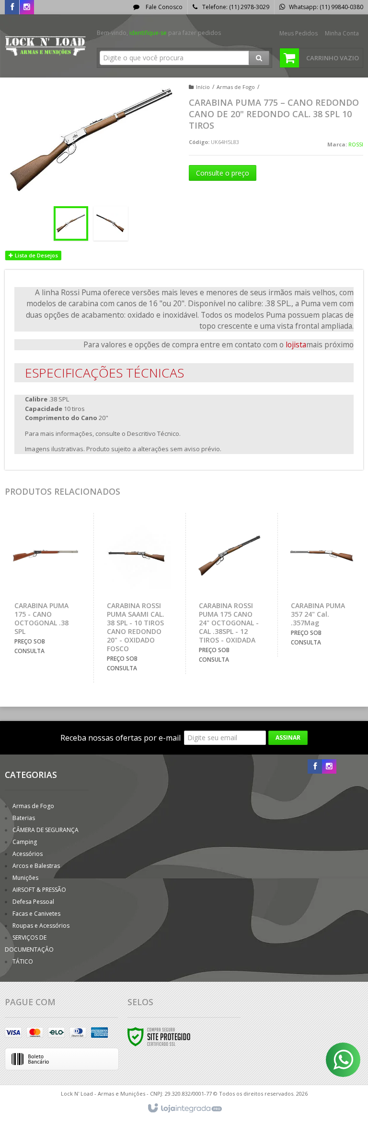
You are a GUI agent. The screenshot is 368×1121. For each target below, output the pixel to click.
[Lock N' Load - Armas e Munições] (46, 46)
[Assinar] (288, 738)
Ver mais (50, 621)
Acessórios (27, 854)
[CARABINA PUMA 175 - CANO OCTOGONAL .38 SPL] (45, 589)
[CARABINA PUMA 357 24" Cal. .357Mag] (321, 585)
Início (203, 86)
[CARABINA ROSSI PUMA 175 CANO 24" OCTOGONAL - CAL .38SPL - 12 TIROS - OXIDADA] (229, 593)
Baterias (23, 818)
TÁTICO (22, 961)
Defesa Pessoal (33, 902)
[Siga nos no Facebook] (12, 7)
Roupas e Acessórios (40, 925)
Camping (24, 842)
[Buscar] (259, 58)
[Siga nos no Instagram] (27, 7)
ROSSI (355, 144)
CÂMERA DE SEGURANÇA (45, 830)
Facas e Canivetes (36, 914)
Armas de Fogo (236, 86)
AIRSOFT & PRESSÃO (39, 890)
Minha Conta (342, 33)
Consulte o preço (222, 173)
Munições (25, 878)
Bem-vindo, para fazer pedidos (159, 33)
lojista (296, 344)
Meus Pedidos (298, 33)
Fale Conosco (163, 7)
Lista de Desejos (35, 255)
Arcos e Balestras (36, 866)
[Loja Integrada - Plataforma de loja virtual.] (184, 1108)
